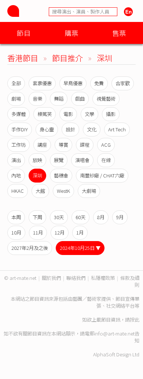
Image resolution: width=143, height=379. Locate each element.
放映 (37, 160)
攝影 (110, 113)
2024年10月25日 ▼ (80, 247)
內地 (16, 175)
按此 (134, 319)
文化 (91, 129)
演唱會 (82, 160)
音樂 (37, 98)
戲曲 (80, 98)
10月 (16, 232)
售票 (119, 33)
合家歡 (122, 83)
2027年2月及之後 (29, 247)
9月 (120, 217)
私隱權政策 (103, 277)
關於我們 (51, 277)
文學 (89, 113)
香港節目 (22, 57)
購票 (71, 33)
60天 (80, 217)
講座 (42, 144)
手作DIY (19, 129)
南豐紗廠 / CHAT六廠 (102, 175)
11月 (38, 232)
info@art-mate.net (114, 333)
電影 (68, 113)
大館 (40, 190)
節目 (24, 33)
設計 (70, 129)
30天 (59, 217)
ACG (106, 144)
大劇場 (89, 190)
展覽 (58, 160)
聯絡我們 (75, 277)
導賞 (63, 144)
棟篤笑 (44, 113)
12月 (60, 232)
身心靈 (47, 129)
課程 (84, 144)
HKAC (17, 190)
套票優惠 (42, 83)
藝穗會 (61, 175)
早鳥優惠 (72, 83)
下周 (37, 217)
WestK (63, 190)
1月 (80, 232)
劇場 (16, 98)
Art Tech (117, 129)
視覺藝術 (105, 98)
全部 (16, 83)
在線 (106, 160)
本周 (16, 217)
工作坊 (18, 144)
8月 (100, 217)
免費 (99, 83)
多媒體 (18, 113)
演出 (16, 160)
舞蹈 (58, 98)
